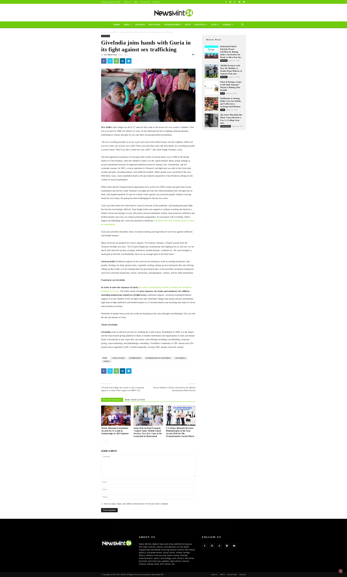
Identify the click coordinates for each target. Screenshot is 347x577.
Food (222, 109)
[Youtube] (244, 2)
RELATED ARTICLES (112, 400)
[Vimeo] (239, 2)
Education (154, 25)
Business (140, 25)
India (126, 25)
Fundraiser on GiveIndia (158, 358)
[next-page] (107, 441)
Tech (214, 25)
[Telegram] (128, 61)
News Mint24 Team (110, 55)
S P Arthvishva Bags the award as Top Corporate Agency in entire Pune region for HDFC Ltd (122, 388)
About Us (128, 2)
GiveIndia (180, 358)
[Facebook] (226, 2)
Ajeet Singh (118, 358)
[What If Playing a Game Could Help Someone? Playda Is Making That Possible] (211, 87)
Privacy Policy (145, 2)
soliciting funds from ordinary (167, 220)
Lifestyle (199, 25)
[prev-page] (103, 441)
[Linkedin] (122, 61)
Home (117, 25)
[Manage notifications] (340, 571)
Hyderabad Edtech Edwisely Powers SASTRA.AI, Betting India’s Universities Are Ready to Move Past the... (231, 51)
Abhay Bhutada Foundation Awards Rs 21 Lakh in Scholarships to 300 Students (115, 431)
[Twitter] (235, 2)
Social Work (113, 32)
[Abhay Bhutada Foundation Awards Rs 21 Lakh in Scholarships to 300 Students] (116, 415)
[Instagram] (230, 2)
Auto (187, 25)
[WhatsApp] (116, 61)
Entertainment (172, 25)
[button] (242, 25)
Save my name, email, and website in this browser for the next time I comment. (136, 504)
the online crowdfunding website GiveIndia (158, 287)
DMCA (136, 2)
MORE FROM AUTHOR (135, 400)
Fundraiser (135, 358)
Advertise (156, 2)
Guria (106, 361)
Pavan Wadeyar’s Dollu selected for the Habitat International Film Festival (174, 388)
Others (227, 25)
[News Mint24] (173, 13)
